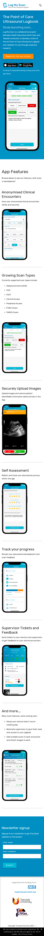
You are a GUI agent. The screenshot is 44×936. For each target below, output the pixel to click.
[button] (40, 5)
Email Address (9, 851)
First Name (8, 842)
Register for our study (18, 56)
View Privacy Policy (25, 934)
